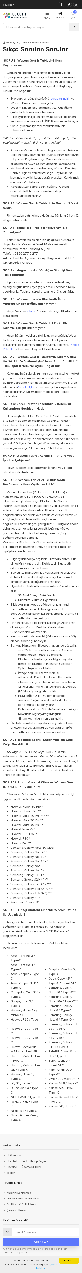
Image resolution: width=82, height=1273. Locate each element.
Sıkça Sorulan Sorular (36, 42)
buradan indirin (60, 98)
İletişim (7, 4)
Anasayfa (12, 42)
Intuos (31, 311)
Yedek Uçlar (26, 387)
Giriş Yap (60, 18)
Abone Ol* (41, 1242)
